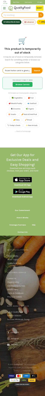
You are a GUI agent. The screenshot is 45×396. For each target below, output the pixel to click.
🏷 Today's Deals (14, 125)
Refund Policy (12, 289)
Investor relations (14, 315)
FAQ (34, 225)
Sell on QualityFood (15, 312)
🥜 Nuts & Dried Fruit (29, 114)
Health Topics (12, 259)
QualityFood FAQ (14, 263)
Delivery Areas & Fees (16, 286)
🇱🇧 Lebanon (29, 22)
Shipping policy (13, 282)
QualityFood (18, 364)
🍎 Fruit (31, 98)
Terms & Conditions (15, 293)
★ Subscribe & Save (12, 22)
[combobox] (20, 15)
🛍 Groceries (15, 109)
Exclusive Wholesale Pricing (18, 319)
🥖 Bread (28, 120)
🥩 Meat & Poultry (15, 103)
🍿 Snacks (12, 114)
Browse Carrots (23, 84)
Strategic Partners (18, 225)
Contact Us (22, 232)
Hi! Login (39, 2)
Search (37, 70)
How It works (28, 2)
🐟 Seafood (31, 103)
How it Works (22, 217)
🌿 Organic (30, 109)
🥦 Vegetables (17, 98)
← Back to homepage (22, 131)
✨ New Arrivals (32, 125)
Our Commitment (22, 210)
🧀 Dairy (16, 120)
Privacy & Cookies (14, 297)
